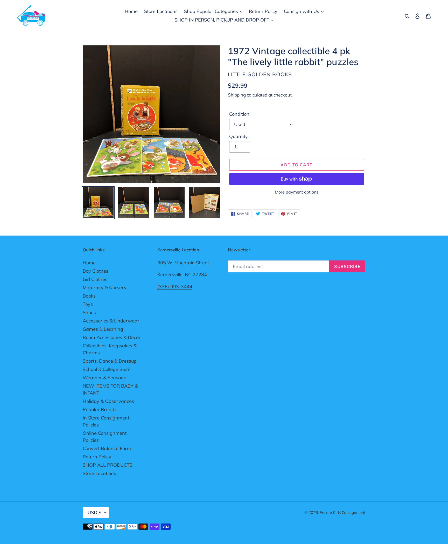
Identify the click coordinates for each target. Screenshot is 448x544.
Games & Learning (103, 329)
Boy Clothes (95, 271)
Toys (88, 304)
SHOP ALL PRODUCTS (107, 465)
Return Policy (97, 457)
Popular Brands (100, 409)
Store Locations (99, 473)
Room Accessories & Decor (112, 337)
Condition (239, 114)
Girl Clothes (95, 279)
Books (89, 296)
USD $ (94, 512)
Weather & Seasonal (105, 378)
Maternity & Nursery (105, 288)
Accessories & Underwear (111, 321)
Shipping (237, 95)
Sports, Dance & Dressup (110, 361)
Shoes (89, 312)
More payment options (296, 192)
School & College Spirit (107, 369)
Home (89, 263)
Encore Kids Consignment (342, 512)
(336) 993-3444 (174, 287)
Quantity (238, 136)
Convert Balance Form (107, 448)
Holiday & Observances (108, 401)
